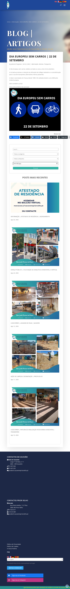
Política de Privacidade (14, 544)
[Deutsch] (60, 1)
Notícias (41, 64)
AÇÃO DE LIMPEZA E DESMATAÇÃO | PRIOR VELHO (27, 376)
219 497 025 (12, 468)
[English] (56, 1)
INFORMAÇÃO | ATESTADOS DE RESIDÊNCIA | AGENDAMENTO (30, 216)
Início (8, 22)
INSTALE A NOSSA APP (15, 568)
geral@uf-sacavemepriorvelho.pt (18, 470)
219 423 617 (12, 510)
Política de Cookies (12, 546)
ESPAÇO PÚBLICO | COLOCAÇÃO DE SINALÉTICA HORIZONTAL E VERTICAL (34, 270)
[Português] (63, 1)
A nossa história (12, 548)
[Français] (58, 1)
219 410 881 (12, 512)
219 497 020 (12, 466)
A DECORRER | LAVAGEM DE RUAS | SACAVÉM (25, 323)
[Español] (65, 1)
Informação (15, 22)
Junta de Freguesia (16, 64)
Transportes (47, 64)
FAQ (8, 552)
